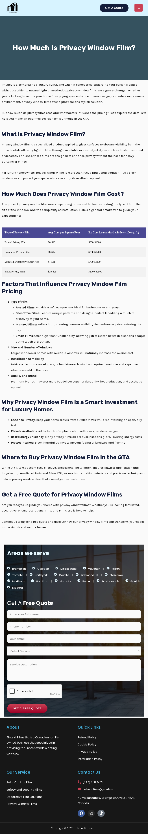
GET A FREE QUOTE (27, 708)
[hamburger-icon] (138, 8)
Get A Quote (114, 8)
